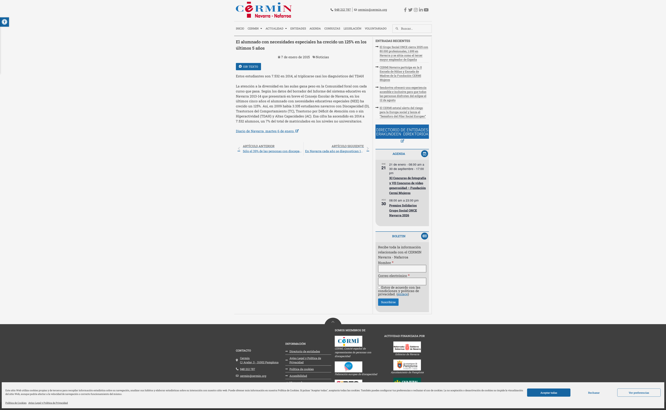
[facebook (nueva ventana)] (405, 10)
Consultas (332, 28)
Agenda (315, 28)
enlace (403, 294)
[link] (303, 149)
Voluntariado (376, 28)
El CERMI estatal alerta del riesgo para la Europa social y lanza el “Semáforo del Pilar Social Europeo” (403, 112)
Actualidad (274, 28)
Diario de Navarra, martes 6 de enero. (267, 131)
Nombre (386, 262)
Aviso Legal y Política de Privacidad (48, 402)
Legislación (352, 28)
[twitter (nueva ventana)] (410, 10)
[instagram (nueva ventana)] (415, 10)
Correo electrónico (394, 275)
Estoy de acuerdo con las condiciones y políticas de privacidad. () (399, 291)
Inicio (240, 28)
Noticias (322, 57)
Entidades (298, 28)
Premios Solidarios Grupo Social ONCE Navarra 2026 (403, 210)
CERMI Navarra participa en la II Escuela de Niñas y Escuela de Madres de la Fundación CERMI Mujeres (401, 73)
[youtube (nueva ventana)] (426, 10)
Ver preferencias (639, 392)
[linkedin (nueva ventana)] (421, 10)
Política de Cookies (16, 402)
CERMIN (253, 28)
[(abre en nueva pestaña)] (402, 134)
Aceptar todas (548, 392)
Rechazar (594, 392)
